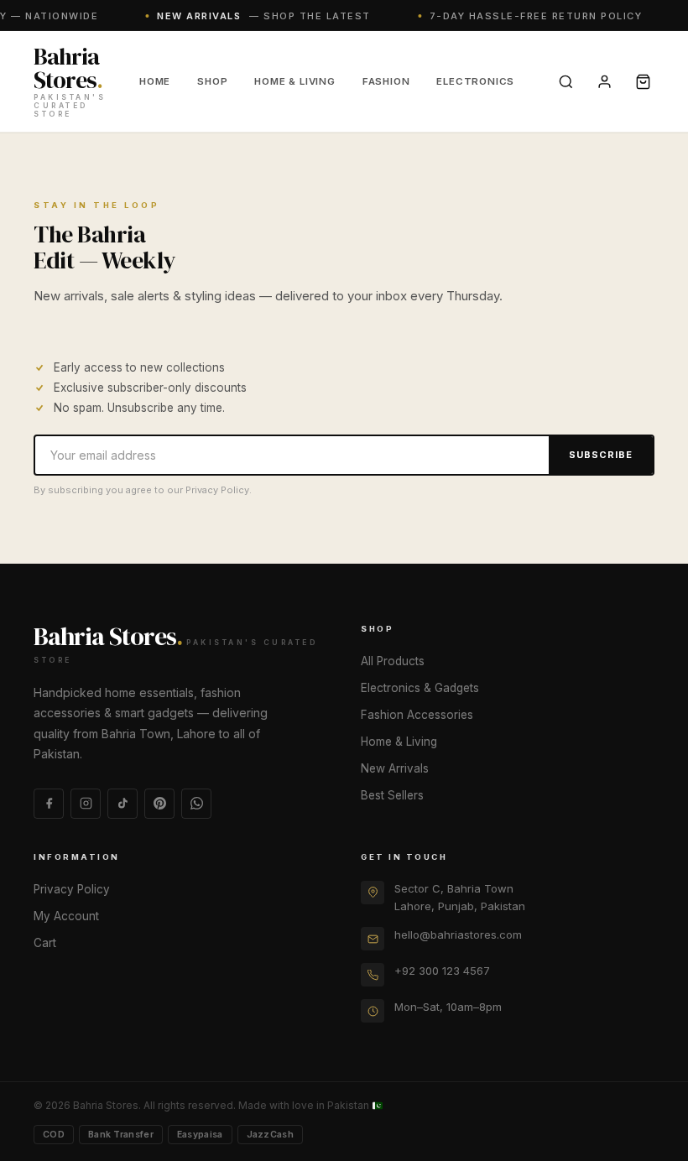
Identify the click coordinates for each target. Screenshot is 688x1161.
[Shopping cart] (642, 81)
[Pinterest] (159, 804)
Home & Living (294, 81)
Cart (45, 943)
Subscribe (601, 455)
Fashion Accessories (417, 714)
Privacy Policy (72, 889)
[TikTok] (122, 804)
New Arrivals (395, 768)
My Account (66, 916)
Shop (212, 81)
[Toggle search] (565, 81)
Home (154, 81)
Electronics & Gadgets (420, 688)
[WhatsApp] (196, 804)
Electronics (475, 81)
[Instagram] (85, 804)
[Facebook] (49, 804)
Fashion (386, 81)
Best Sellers (392, 795)
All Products (393, 661)
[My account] (604, 81)
